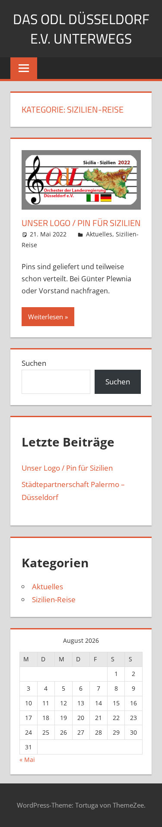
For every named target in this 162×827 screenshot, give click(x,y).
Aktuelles (99, 234)
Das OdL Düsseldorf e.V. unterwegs (81, 29)
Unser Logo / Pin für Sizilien (81, 223)
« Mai (27, 759)
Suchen (34, 363)
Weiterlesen (45, 316)
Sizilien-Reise (54, 599)
